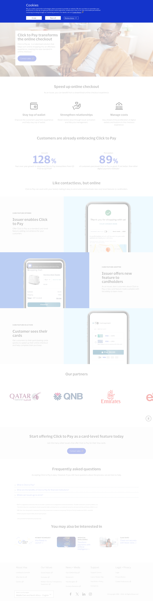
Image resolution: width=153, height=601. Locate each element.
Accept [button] (34, 18)
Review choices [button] (69, 18)
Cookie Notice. (76, 12)
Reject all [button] (53, 18)
